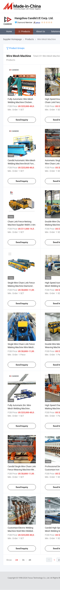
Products (25, 31)
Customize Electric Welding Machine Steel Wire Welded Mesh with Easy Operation (20, 531)
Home (9, 31)
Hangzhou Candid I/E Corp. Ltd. (34, 18)
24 (16, 560)
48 (30, 559)
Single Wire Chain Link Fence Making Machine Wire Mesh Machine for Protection (21, 347)
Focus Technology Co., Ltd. (39, 578)
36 (23, 559)
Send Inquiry (22, 120)
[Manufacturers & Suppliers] (22, 6)
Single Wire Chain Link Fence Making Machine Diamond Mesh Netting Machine (21, 286)
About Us (40, 31)
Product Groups (16, 48)
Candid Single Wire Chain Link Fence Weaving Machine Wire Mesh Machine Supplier (22, 469)
